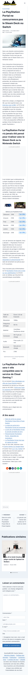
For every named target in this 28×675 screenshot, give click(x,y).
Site (3, 633)
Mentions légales (9, 655)
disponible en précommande (11, 259)
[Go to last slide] (4, 556)
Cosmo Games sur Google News (14, 446)
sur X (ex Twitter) (17, 449)
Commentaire (7, 613)
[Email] (15, 468)
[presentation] (14, 547)
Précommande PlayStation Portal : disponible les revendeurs (13, 436)
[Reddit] (7, 468)
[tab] (10, 572)
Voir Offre (22, 214)
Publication (13, 657)
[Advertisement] (14, 162)
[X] (10, 468)
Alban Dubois (5, 30)
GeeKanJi (6, 564)
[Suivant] (23, 556)
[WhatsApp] (18, 468)
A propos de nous (13, 659)
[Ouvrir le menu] (24, 3)
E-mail (5, 627)
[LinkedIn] (21, 468)
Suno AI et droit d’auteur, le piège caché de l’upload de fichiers (14, 559)
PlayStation (6, 8)
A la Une (5, 507)
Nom (4, 620)
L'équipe (22, 659)
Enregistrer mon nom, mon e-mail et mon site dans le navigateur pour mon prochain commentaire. (13, 639)
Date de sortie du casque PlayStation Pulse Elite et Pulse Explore (14, 421)
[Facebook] (13, 468)
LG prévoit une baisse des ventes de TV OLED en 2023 (21, 519)
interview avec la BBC (9, 105)
